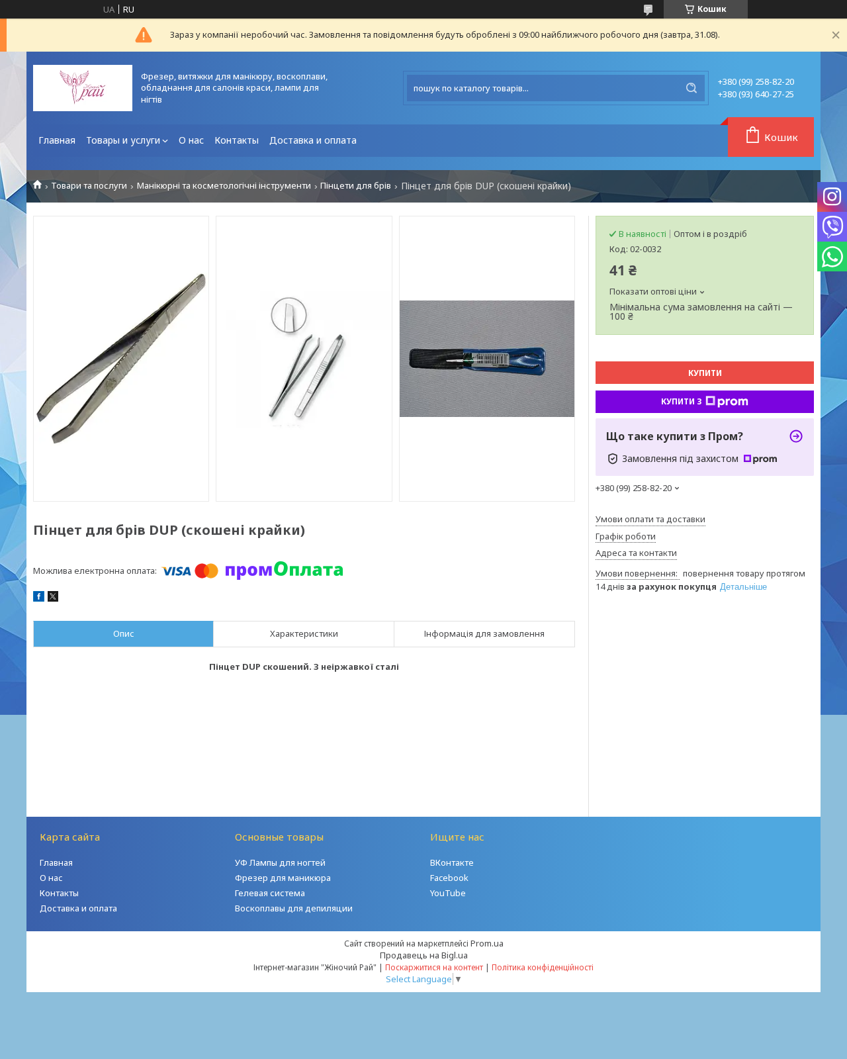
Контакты (236, 140)
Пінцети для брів (355, 185)
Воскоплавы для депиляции (294, 908)
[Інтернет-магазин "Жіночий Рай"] (82, 88)
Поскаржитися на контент (434, 967)
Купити (705, 373)
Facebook (449, 878)
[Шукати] (691, 88)
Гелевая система (270, 893)
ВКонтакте (452, 862)
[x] (53, 598)
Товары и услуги (123, 140)
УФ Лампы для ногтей (280, 862)
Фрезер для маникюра (283, 878)
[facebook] (38, 598)
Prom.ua (487, 943)
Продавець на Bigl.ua (424, 955)
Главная (56, 140)
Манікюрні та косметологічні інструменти (224, 185)
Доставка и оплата (313, 140)
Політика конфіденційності (543, 967)
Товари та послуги (89, 185)
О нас (191, 140)
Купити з (681, 401)
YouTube (448, 893)
